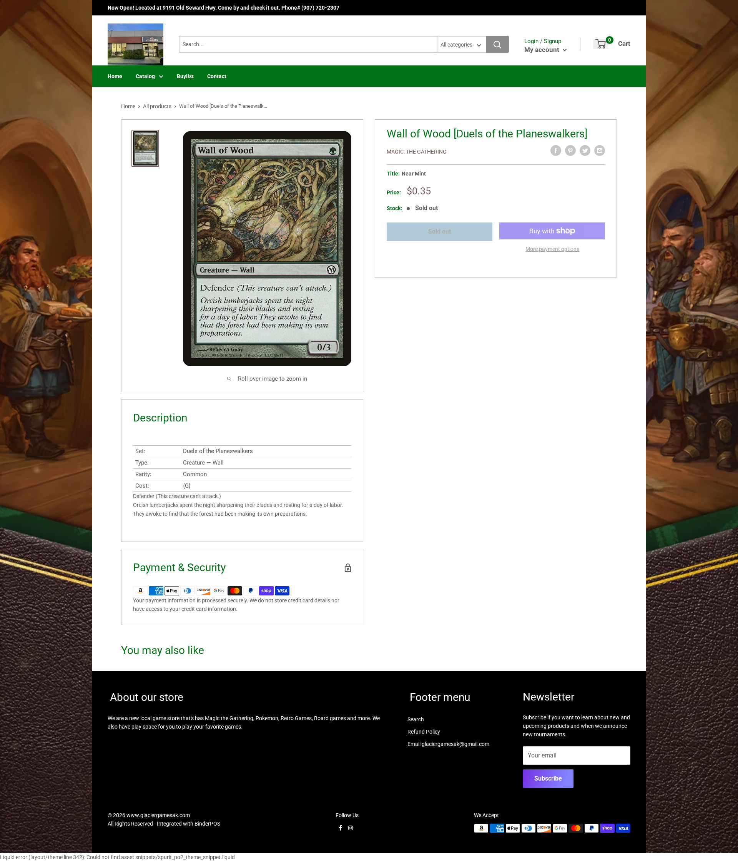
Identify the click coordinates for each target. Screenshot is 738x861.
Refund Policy (423, 732)
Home (115, 76)
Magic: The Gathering (417, 152)
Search (415, 719)
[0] (600, 44)
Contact (216, 76)
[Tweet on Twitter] (585, 150)
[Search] (497, 44)
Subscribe (548, 778)
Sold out (439, 231)
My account (542, 49)
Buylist (185, 76)
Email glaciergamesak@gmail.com (448, 744)
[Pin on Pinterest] (570, 150)
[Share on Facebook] (555, 150)
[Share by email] (599, 150)
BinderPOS (207, 824)
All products (157, 106)
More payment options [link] (552, 249)
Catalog (145, 76)
